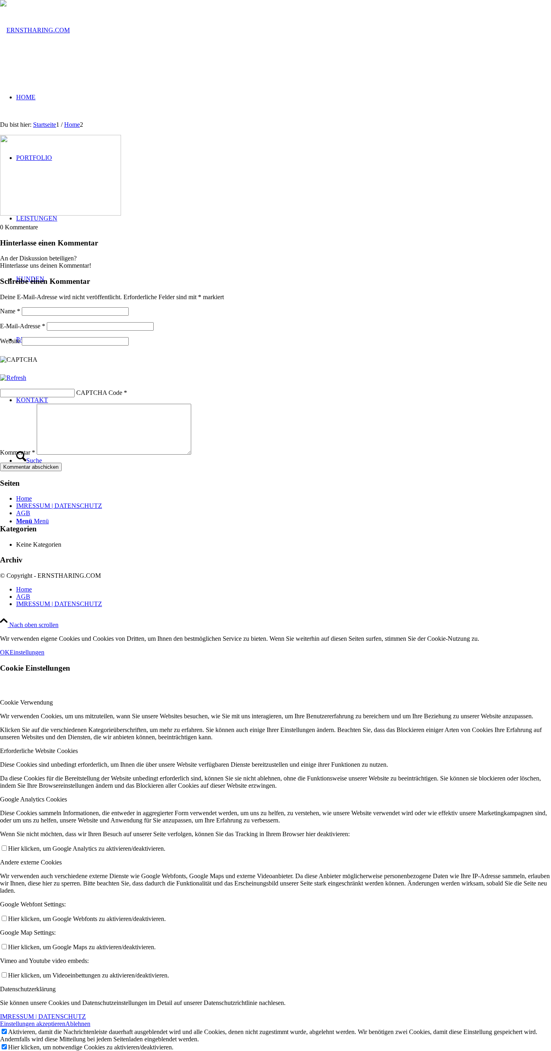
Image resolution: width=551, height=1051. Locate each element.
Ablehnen (77, 1023)
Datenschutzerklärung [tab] (28, 989)
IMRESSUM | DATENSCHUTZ (59, 505)
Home (24, 498)
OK (5, 652)
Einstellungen (27, 652)
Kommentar (17, 452)
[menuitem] (283, 589)
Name (10, 311)
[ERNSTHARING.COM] (35, 30)
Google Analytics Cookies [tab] (33, 799)
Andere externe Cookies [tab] (31, 862)
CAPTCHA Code (99, 392)
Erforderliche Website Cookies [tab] (39, 750)
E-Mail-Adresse (22, 326)
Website (10, 341)
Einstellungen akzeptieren (32, 1023)
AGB (23, 513)
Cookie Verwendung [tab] (26, 702)
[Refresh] (13, 377)
